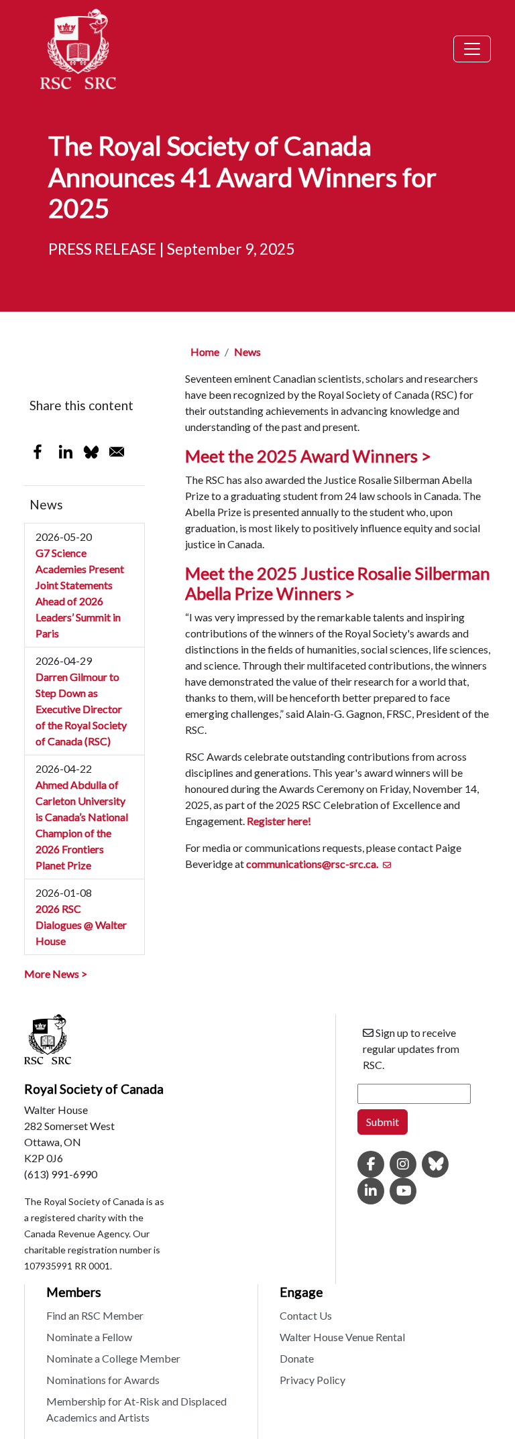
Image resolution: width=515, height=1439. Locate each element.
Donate (297, 1358)
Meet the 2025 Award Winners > (310, 456)
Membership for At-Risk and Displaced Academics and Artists (136, 1409)
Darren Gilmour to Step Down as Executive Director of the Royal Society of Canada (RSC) (81, 708)
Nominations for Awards (103, 1379)
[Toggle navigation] (472, 49)
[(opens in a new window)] (370, 1165)
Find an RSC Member (95, 1315)
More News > (55, 973)
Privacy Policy (312, 1379)
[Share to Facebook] (37, 451)
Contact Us (306, 1315)
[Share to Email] (117, 452)
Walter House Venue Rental (342, 1336)
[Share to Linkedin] (66, 452)
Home (204, 351)
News (247, 351)
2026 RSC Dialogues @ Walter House (81, 924)
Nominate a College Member (113, 1358)
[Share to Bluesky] (91, 452)
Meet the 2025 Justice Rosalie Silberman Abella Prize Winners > (337, 583)
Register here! (279, 820)
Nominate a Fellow (89, 1336)
